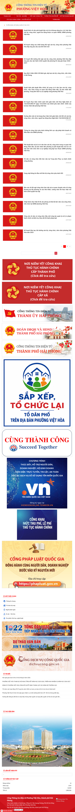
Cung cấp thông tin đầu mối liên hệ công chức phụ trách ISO (43, 173)
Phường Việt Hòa (31, 9)
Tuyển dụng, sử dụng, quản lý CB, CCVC (17, 25)
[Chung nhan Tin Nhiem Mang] (62, 800)
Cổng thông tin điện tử (31, 5)
